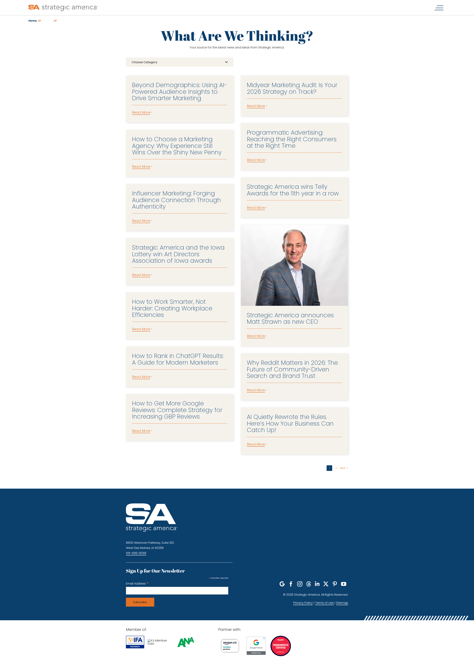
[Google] (282, 584)
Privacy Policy (303, 603)
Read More (141, 112)
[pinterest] (334, 584)
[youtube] (343, 584)
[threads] (308, 584)
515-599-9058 (136, 553)
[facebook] (290, 584)
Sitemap (342, 603)
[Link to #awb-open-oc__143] (439, 8)
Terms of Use (324, 603)
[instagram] (299, 584)
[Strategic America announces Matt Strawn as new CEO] (294, 265)
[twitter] (325, 584)
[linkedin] (317, 584)
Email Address (137, 583)
